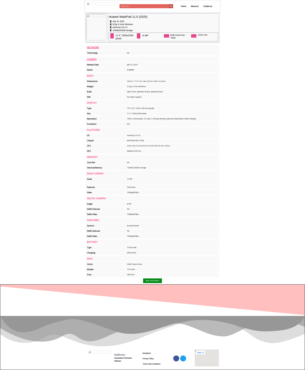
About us (195, 6)
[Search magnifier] (171, 6)
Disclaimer (146, 353)
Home (183, 6)
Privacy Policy (148, 358)
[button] (152, 280)
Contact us (207, 6)
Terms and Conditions (151, 364)
